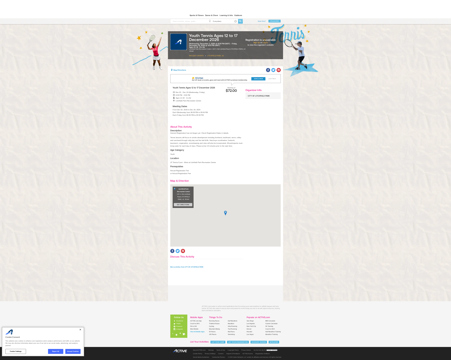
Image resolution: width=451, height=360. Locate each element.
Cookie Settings (16, 351)
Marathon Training (271, 334)
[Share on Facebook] (268, 70)
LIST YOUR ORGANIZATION (238, 342)
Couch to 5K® (195, 323)
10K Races (212, 334)
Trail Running (232, 329)
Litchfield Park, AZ (215, 56)
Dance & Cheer (211, 15)
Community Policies (218, 357)
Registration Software (262, 353)
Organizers (274, 21)
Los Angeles (251, 323)
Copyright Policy (233, 350)
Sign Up (256, 43)
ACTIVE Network (181, 350)
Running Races (214, 321)
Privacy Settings (210, 353)
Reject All (55, 351)
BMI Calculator (270, 321)
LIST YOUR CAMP (218, 342)
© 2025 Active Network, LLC (237, 357)
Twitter (178, 323)
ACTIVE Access (248, 353)
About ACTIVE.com (199, 350)
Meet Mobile (194, 329)
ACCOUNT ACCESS (259, 342)
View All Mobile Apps (197, 332)
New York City (251, 326)
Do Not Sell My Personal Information (266, 350)
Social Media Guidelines (201, 357)
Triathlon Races (214, 323)
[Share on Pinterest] (279, 70)
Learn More (272, 78)
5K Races (212, 332)
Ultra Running (232, 326)
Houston (249, 332)
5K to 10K (193, 326)
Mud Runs (231, 332)
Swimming (231, 334)
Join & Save (258, 79)
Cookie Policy (197, 353)
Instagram (179, 329)
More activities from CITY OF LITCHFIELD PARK (187, 267)
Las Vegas (250, 334)
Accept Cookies (73, 351)
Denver (249, 329)
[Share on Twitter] (273, 70)
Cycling (211, 326)
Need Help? (262, 21)
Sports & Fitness (197, 15)
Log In (265, 43)
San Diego (250, 321)
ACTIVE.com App (196, 321)
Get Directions (183, 204)
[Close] (80, 329)
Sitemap (211, 350)
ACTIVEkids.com (177, 15)
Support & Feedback (233, 353)
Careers (221, 353)
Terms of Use (220, 350)
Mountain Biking (214, 329)
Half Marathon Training (273, 332)
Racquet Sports (196, 56)
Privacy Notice (246, 350)
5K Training (269, 326)
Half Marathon (232, 321)
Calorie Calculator (271, 323)
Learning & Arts (226, 15)
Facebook (179, 321)
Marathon (231, 323)
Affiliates (274, 342)
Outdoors (238, 15)
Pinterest (179, 326)
